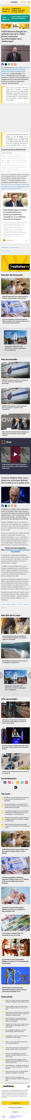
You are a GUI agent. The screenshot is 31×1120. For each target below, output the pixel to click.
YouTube (26, 782)
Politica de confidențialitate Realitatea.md (16, 1116)
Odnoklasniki (12, 64)
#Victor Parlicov (6, 251)
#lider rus (14, 604)
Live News (4, 18)
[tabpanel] (15, 340)
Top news (5, 794)
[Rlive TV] (28, 2)
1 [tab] (13, 354)
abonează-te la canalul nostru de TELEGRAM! (17, 551)
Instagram (9, 782)
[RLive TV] (6, 442)
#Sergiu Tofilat (15, 247)
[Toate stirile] (5, 2)
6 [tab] (19, 473)
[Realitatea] (12, 2)
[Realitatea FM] (22, 2)
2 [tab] (14, 354)
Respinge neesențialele (15, 1107)
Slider (13, 486)
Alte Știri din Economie (12, 275)
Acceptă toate (15, 1103)
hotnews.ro (17, 537)
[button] (28, 1086)
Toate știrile (6, 997)
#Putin (20, 604)
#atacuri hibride (6, 604)
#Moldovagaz (5, 247)
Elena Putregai (21, 44)
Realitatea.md (19, 486)
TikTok (15, 787)
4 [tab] (18, 354)
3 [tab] (16, 354)
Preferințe (15, 1112)
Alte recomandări (9, 359)
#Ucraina (4, 607)
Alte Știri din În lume (10, 615)
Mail (15, 64)
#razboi (26, 604)
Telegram (9, 64)
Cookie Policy (3, 1116)
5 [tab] (18, 473)
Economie (14, 44)
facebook (5, 782)
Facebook (2, 64)
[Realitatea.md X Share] (6, 64)
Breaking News (6, 10)
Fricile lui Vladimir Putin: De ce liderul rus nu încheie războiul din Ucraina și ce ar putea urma (15, 480)
